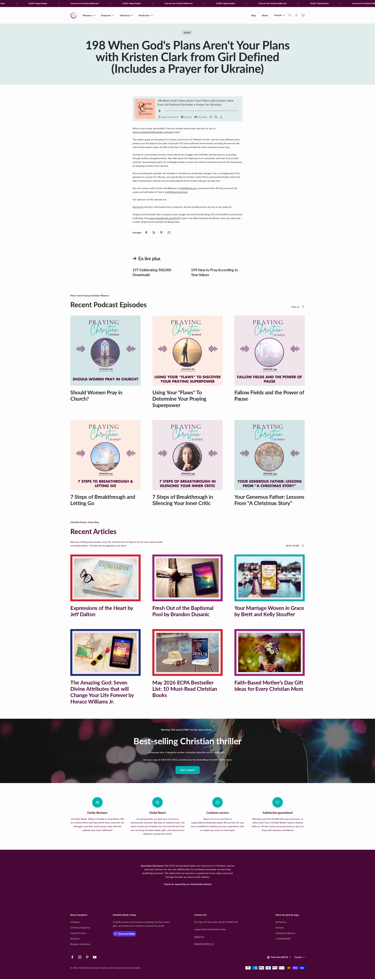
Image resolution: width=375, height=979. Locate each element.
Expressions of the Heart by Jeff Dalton (101, 611)
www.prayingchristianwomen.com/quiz (153, 132)
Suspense (106, 15)
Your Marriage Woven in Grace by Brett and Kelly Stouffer (269, 611)
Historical (125, 15)
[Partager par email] (169, 232)
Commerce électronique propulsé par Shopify (119, 968)
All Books (75, 922)
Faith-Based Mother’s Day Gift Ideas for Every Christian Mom (268, 685)
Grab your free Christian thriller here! (60, 3)
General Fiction (78, 933)
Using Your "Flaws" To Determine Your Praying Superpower (179, 398)
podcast (187, 32)
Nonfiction (144, 15)
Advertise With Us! (204, 943)
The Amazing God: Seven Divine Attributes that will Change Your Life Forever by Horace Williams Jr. (102, 692)
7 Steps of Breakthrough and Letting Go (102, 500)
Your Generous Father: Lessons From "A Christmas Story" (269, 500)
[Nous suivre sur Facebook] (72, 957)
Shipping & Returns (285, 933)
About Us (199, 936)
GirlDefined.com (188, 188)
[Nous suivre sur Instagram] (80, 957)
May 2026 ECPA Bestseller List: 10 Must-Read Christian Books (184, 688)
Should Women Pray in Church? (96, 395)
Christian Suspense (80, 927)
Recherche (281, 922)
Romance (87, 15)
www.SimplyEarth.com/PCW (164, 218)
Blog (253, 15)
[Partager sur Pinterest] (161, 232)
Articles (279, 927)
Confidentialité (283, 938)
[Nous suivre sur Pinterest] (87, 957)
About (265, 15)
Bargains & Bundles (80, 944)
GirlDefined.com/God (176, 192)
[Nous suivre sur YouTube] (95, 957)
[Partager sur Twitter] (154, 232)
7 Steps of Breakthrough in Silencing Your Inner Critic (182, 500)
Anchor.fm (138, 206)
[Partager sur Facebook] (146, 232)
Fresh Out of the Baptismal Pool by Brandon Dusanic (182, 611)
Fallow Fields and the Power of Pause (269, 395)
